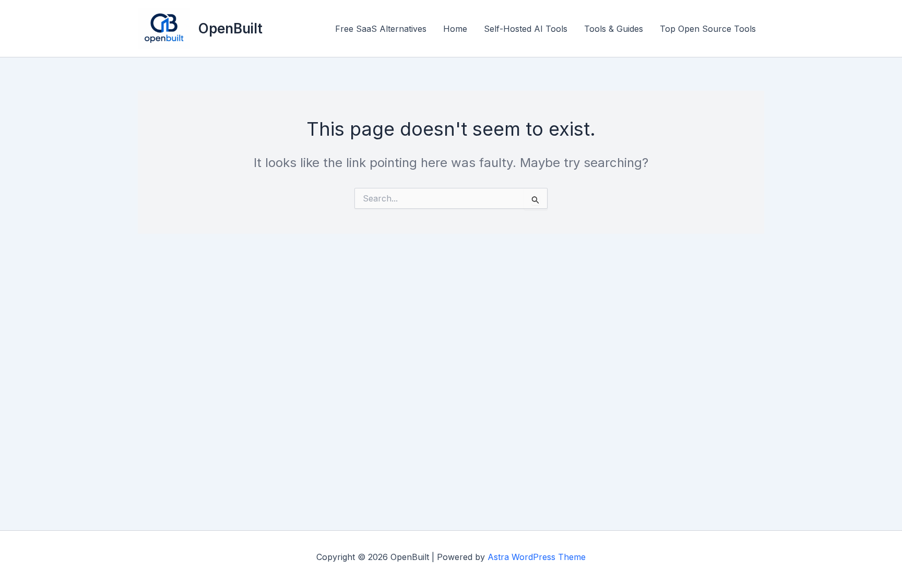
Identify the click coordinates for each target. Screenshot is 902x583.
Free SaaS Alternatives (380, 28)
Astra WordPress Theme (537, 557)
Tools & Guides (613, 28)
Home (455, 28)
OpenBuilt (230, 28)
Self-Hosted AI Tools (525, 28)
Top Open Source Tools (708, 28)
